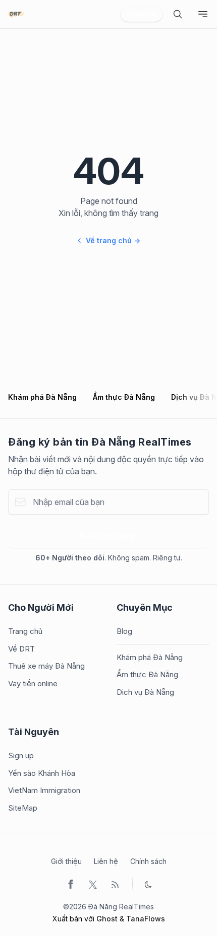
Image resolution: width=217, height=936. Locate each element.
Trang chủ (25, 631)
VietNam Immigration (44, 790)
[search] (178, 14)
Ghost (107, 918)
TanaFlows (145, 918)
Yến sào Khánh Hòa (41, 773)
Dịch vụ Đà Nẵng (145, 692)
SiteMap (22, 808)
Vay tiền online (33, 683)
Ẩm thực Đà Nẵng (124, 397)
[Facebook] (71, 884)
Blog (124, 631)
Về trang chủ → (113, 240)
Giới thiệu (66, 861)
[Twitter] (93, 884)
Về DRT (21, 649)
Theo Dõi (141, 14)
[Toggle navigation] (203, 14)
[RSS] (115, 884)
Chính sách (148, 861)
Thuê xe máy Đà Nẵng (46, 666)
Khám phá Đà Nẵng (42, 397)
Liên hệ (106, 861)
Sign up (21, 755)
